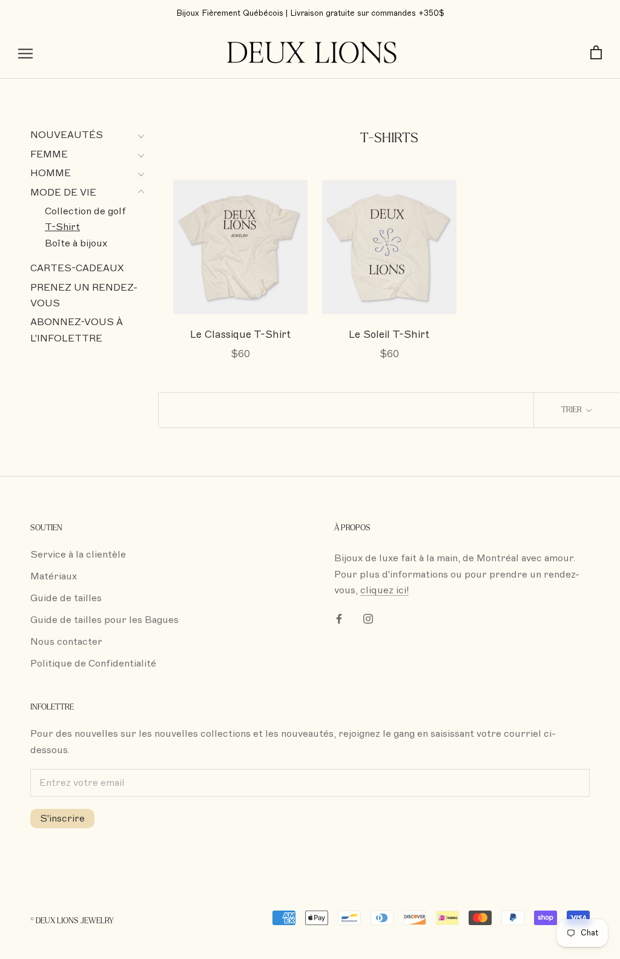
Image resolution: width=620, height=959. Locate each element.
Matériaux (53, 576)
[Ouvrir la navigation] (25, 53)
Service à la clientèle (78, 555)
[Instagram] (368, 618)
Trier (572, 410)
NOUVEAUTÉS (66, 135)
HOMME (50, 173)
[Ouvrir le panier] (596, 53)
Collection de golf (85, 211)
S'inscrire (62, 818)
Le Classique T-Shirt (240, 334)
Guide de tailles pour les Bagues (104, 620)
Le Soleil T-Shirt (389, 334)
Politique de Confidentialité (93, 663)
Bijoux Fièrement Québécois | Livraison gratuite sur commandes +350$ (310, 13)
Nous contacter (66, 642)
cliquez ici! (384, 590)
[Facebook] (339, 618)
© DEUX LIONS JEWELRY (72, 921)
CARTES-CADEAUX (77, 268)
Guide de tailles (66, 598)
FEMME (49, 154)
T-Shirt (62, 227)
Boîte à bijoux (76, 243)
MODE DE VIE (63, 192)
